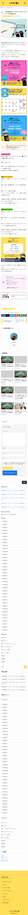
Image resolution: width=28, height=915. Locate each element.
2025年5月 (5, 566)
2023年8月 (5, 617)
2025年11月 (5, 548)
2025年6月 (5, 563)
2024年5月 (5, 596)
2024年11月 (5, 584)
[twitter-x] (9, 911)
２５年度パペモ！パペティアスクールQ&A (18, 296)
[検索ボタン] (25, 3)
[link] (14, 345)
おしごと (5, 640)
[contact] (18, 911)
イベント (5, 637)
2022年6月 (5, 621)
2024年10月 (5, 587)
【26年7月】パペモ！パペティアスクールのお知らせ (13, 503)
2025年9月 (5, 554)
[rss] (17, 911)
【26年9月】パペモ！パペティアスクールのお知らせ (13, 490)
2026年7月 (5, 524)
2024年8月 (5, 590)
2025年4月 (5, 569)
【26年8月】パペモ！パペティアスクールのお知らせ (13, 494)
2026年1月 (5, 542)
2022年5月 (5, 624)
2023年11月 (5, 611)
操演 (13, 16)
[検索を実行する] (25, 666)
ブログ (4, 896)
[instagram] (11, 911)
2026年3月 (5, 536)
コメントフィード (5, 859)
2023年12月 (5, 608)
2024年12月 (5, 581)
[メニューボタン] (3, 3)
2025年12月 (5, 545)
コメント (5, 431)
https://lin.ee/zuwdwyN (11, 282)
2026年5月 (5, 530)
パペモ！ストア (6, 899)
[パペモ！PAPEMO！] (14, 3)
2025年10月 (5, 551)
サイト (4, 458)
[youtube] (15, 911)
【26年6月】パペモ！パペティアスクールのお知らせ (13, 507)
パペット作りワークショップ (9, 643)
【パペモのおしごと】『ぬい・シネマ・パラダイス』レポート (14, 683)
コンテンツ (5, 893)
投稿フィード (4, 857)
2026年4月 (5, 533)
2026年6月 (5, 527)
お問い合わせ (6, 902)
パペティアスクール (7, 16)
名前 (4, 448)
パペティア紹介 (6, 649)
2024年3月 (5, 602)
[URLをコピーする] (25, 315)
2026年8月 (5, 521)
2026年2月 (5, 539)
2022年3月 (5, 630)
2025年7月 (5, 560)
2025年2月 (5, 575)
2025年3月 (5, 572)
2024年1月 (5, 605)
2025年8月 (5, 557)
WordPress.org (4, 860)
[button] (3, 315)
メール (5, 453)
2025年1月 (5, 578)
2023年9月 (5, 615)
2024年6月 (5, 593)
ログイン (3, 855)
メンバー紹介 (6, 652)
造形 (4, 658)
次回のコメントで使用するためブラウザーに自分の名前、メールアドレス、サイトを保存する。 (14, 463)
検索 (24, 482)
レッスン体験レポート (12, 149)
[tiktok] (13, 911)
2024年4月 (5, 599)
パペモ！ (14, 342)
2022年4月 (5, 627)
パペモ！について (7, 881)
